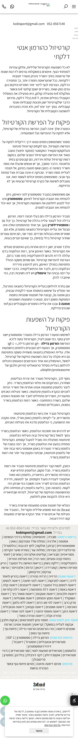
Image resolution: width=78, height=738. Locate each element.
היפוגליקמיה (69, 563)
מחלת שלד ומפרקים (32, 541)
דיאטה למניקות (58, 580)
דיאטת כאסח (68, 589)
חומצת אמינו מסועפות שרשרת (37, 505)
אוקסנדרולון (52, 655)
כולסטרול (10, 545)
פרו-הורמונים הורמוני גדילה (36, 629)
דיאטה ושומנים (55, 607)
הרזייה (53, 576)
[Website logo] (39, 4)
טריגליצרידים (66, 550)
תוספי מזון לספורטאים (34, 620)
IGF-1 (11, 637)
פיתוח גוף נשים (40, 633)
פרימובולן (39, 659)
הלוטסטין (70, 650)
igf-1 (11, 343)
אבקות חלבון (10, 620)
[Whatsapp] (12, 6)
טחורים (17, 554)
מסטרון (8, 655)
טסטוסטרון (15, 198)
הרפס (29, 567)
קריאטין (38, 624)
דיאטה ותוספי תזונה (48, 611)
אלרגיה (51, 541)
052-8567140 (56, 23)
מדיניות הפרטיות (52, 725)
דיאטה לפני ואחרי (22, 611)
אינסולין (40, 273)
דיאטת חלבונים (66, 594)
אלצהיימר (17, 567)
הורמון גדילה (50, 343)
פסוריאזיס (67, 554)
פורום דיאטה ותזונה (48, 664)
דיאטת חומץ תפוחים (49, 598)
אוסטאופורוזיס (66, 545)
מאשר (39, 730)
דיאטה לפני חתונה (34, 580)
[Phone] (4, 6)
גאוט (14, 541)
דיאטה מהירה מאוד (31, 615)
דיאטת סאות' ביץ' (23, 594)
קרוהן (51, 545)
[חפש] (66, 6)
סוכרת (52, 537)
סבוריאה (53, 554)
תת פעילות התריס (20, 559)
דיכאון (39, 567)
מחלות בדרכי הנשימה (17, 537)
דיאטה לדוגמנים (30, 585)
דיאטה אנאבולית (13, 607)
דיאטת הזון (70, 611)
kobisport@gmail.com (34, 532)
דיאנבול (18, 642)
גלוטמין (41, 466)
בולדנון (19, 655)
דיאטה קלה (10, 585)
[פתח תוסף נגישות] (74, 700)
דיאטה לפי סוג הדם (49, 602)
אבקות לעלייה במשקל (59, 624)
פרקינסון (34, 572)
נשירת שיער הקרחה (16, 550)
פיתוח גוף (11, 629)
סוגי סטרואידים (20, 650)
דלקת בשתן (51, 563)
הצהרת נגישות (39, 668)
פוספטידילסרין (58, 225)
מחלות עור (38, 550)
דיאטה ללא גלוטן (24, 602)
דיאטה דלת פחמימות (43, 589)
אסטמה (63, 541)
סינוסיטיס (39, 537)
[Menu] (74, 6)
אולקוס (40, 545)
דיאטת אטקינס (45, 594)
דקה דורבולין (34, 655)
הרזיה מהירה (38, 576)
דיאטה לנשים (11, 580)
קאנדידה (51, 567)
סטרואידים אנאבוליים (52, 642)
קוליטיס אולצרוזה (35, 554)
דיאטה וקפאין (34, 607)
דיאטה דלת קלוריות (15, 589)
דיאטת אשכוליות (24, 598)
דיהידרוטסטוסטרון (39, 646)
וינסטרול (31, 642)
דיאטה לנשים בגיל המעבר (59, 585)
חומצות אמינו (22, 624)
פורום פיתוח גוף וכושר (20, 664)
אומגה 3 (64, 303)
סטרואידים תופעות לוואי (47, 650)
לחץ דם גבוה (26, 545)
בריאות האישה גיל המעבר (25, 563)
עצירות (51, 550)
